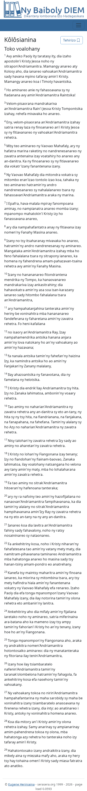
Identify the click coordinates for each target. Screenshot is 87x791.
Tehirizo (70, 40)
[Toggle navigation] (78, 25)
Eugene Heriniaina (21, 784)
